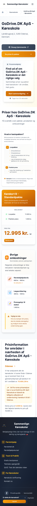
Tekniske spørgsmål (12, 464)
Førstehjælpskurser (11, 450)
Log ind (14, 501)
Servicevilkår (28, 493)
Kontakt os (8, 481)
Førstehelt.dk (9, 447)
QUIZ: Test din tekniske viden (15, 467)
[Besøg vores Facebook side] (7, 493)
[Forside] (3, 12)
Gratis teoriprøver (11, 460)
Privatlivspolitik (15, 493)
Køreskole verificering (12, 478)
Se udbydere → (18, 283)
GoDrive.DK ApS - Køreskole (29, 12)
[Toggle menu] (32, 4)
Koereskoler (13, 12)
